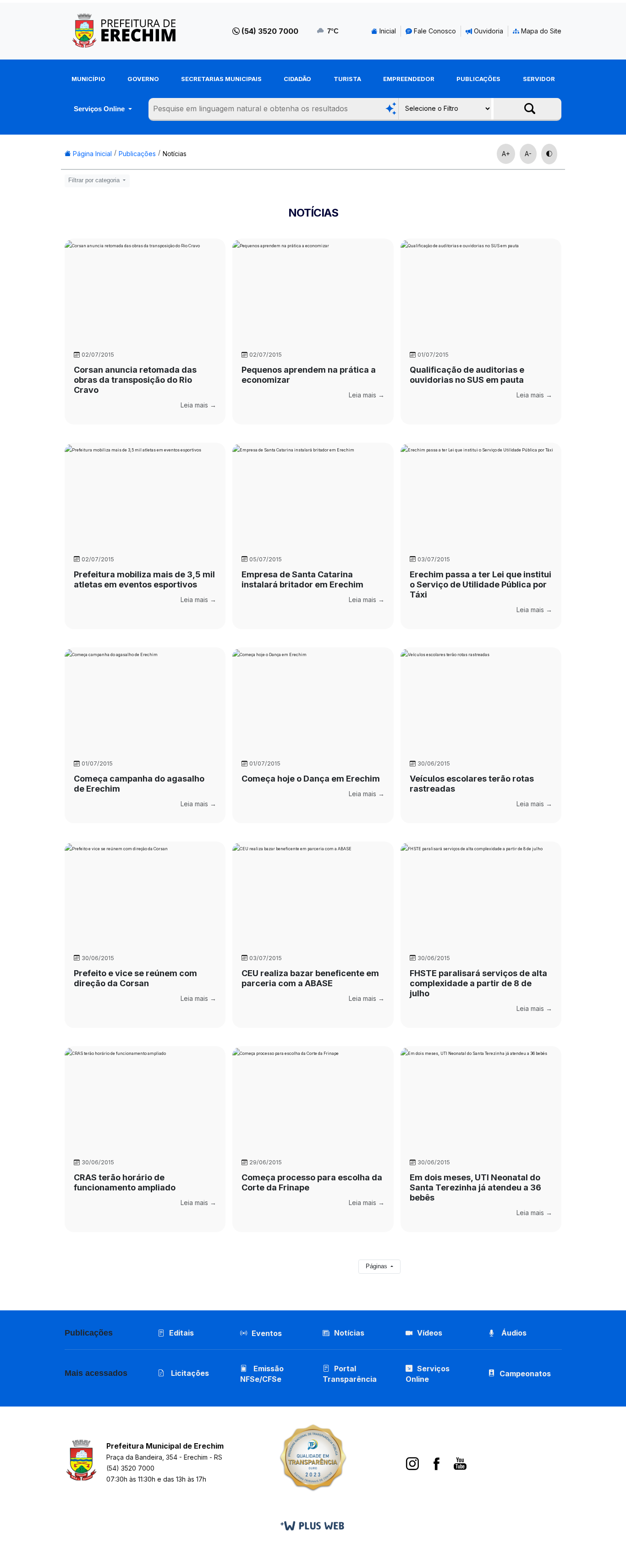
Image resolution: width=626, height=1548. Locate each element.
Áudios (513, 1332)
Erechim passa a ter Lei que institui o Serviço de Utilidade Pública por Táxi (480, 584)
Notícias (175, 154)
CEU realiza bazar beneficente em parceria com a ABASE (310, 978)
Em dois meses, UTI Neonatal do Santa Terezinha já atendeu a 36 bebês (475, 1187)
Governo (143, 78)
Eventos (267, 1333)
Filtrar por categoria (94, 180)
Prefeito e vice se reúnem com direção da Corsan (135, 978)
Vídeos (429, 1332)
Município (88, 78)
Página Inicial (91, 154)
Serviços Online (100, 109)
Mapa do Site (540, 31)
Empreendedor (408, 78)
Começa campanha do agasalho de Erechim (139, 783)
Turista (347, 78)
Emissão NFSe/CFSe (262, 1374)
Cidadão (297, 78)
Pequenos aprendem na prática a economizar (309, 375)
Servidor (539, 78)
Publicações (478, 78)
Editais (181, 1332)
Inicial (387, 31)
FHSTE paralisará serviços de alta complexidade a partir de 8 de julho (478, 983)
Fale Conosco (434, 31)
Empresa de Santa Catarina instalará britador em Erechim (302, 579)
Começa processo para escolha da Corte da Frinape (312, 1182)
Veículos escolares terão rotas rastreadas (472, 783)
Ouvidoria (487, 31)
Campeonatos (525, 1373)
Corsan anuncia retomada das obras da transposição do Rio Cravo (135, 380)
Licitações (189, 1373)
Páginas (377, 1266)
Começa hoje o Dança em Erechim (311, 778)
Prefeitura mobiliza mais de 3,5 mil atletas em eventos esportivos (144, 579)
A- (528, 154)
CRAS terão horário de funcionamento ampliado (125, 1182)
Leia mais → (198, 405)
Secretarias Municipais (221, 78)
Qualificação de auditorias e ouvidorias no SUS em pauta (467, 375)
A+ (506, 154)
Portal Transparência (350, 1374)
